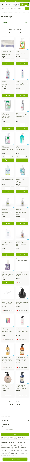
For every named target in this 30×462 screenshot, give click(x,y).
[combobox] (13, 8)
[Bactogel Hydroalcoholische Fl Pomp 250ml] (7, 73)
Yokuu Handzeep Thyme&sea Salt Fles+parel (20, 181)
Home (2, 12)
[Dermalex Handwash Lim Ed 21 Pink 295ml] (7, 377)
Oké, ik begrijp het (15, 459)
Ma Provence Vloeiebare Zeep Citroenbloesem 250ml (21, 212)
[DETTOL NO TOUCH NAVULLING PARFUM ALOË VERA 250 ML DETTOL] (7, 105)
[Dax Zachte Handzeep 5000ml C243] (7, 233)
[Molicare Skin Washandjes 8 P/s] (7, 43)
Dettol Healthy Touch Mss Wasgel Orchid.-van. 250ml (7, 276)
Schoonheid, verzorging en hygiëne (13, 12)
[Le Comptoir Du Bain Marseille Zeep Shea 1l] (7, 349)
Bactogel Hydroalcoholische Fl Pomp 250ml (6, 84)
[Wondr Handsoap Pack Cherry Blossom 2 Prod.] (7, 320)
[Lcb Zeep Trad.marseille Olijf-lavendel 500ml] (22, 377)
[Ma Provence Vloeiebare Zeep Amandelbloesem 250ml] (7, 201)
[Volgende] (19, 404)
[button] (15, 22)
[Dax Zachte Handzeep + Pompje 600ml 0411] (22, 138)
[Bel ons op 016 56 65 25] (19, 4)
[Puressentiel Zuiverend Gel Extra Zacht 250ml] (22, 264)
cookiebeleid (12, 455)
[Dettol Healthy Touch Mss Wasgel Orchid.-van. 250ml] (7, 264)
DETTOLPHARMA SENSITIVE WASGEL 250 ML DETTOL (7, 149)
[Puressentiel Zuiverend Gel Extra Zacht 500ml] (7, 292)
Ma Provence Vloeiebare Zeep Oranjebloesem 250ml (21, 244)
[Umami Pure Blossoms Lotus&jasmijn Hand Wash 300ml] (22, 320)
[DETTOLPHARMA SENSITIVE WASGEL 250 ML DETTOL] (7, 138)
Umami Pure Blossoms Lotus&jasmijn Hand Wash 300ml (22, 331)
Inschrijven (15, 434)
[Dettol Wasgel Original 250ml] (22, 43)
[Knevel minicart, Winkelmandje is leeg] (22, 4)
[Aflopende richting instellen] (20, 33)
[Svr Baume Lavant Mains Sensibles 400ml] (22, 105)
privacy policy (22, 438)
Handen (24, 12)
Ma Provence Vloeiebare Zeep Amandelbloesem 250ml (7, 212)
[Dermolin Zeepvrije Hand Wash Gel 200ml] (7, 170)
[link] (11, 404)
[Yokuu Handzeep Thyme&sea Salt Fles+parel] (22, 170)
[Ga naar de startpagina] (11, 4)
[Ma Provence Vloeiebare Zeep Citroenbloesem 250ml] (22, 201)
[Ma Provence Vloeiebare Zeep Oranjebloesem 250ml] (22, 233)
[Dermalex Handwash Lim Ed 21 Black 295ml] (22, 292)
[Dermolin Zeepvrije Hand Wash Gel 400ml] (22, 73)
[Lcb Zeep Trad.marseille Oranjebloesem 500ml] (22, 349)
